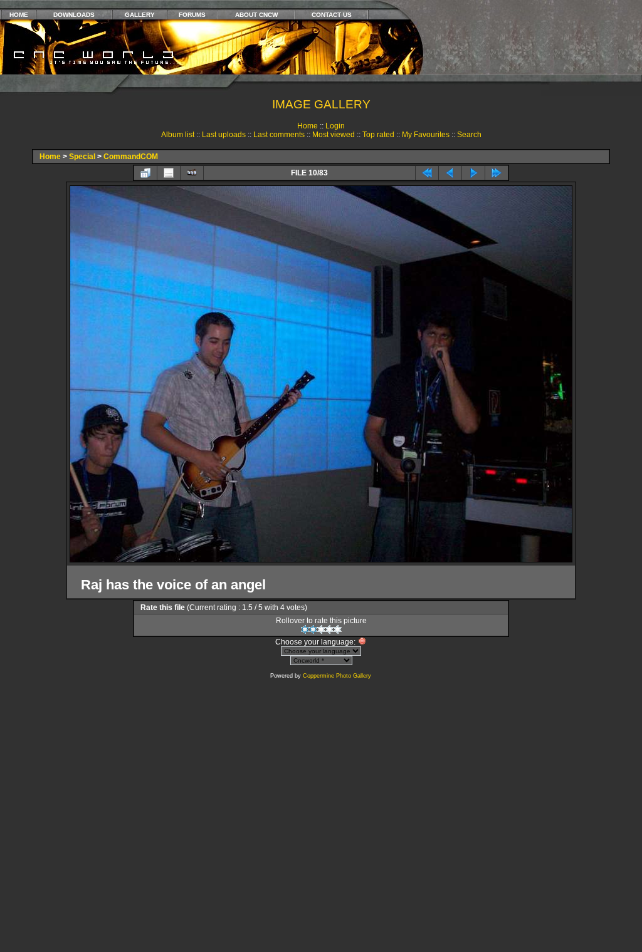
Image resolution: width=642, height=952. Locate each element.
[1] (305, 629)
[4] (329, 629)
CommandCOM (130, 156)
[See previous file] (450, 173)
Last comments (279, 134)
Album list (177, 134)
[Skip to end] (496, 173)
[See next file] (473, 173)
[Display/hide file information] (168, 173)
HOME (18, 14)
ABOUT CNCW (256, 14)
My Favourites (426, 134)
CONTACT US (332, 14)
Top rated (378, 134)
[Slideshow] (192, 173)
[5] (338, 629)
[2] (313, 629)
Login (335, 126)
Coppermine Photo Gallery (337, 676)
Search (469, 134)
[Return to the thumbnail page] (145, 173)
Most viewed (333, 134)
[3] (321, 629)
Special (82, 156)
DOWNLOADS (74, 14)
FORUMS (192, 14)
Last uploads (224, 134)
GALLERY (140, 14)
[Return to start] (427, 173)
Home (307, 126)
